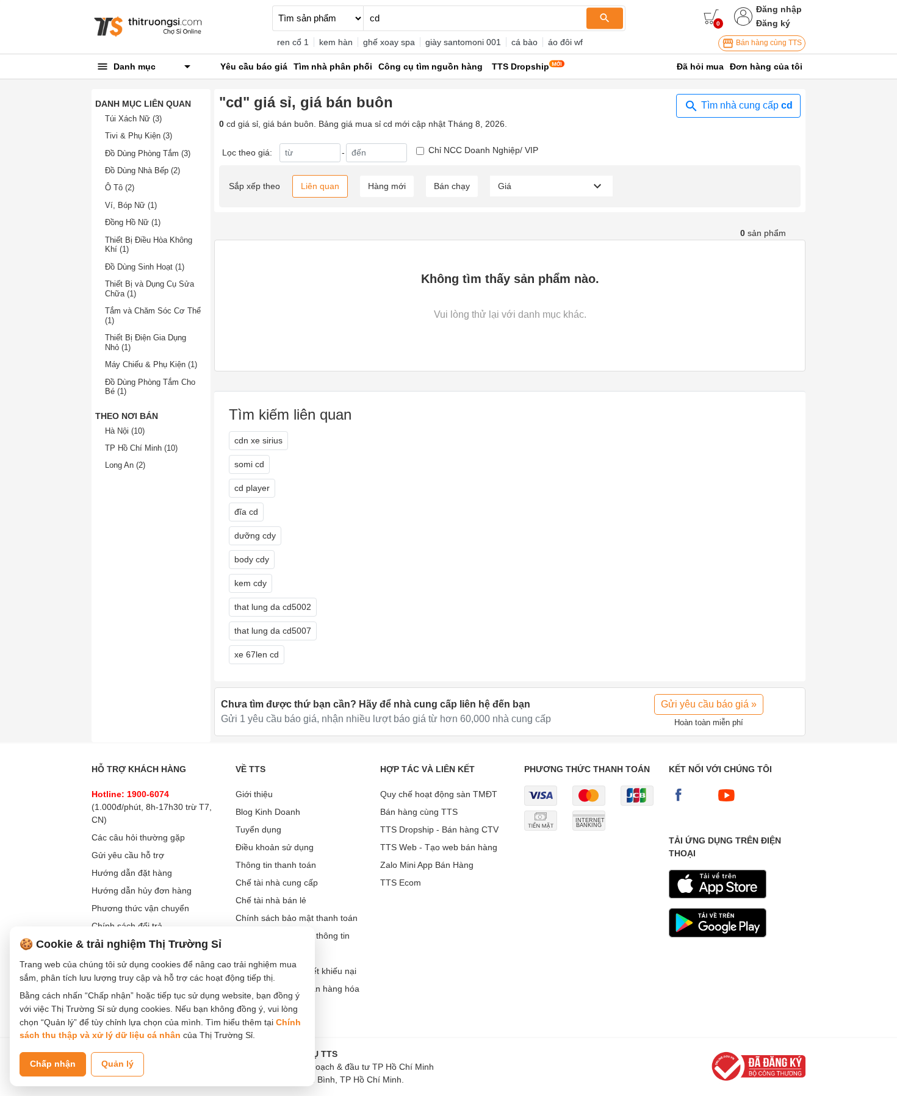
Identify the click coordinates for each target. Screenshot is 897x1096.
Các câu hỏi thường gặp (138, 837)
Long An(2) (125, 465)
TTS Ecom (400, 882)
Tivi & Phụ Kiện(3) (138, 135)
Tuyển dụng (258, 829)
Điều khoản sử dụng (275, 847)
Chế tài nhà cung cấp (277, 882)
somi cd (249, 464)
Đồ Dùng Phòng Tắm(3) (147, 153)
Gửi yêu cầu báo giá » (709, 704)
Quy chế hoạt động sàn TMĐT (438, 794)
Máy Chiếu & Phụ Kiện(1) (151, 364)
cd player (252, 488)
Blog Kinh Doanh (268, 812)
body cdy (251, 559)
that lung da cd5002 (272, 607)
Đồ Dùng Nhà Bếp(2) (142, 170)
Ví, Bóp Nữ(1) (131, 205)
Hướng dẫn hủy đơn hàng (142, 890)
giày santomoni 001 (463, 42)
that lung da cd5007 (272, 631)
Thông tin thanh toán (276, 865)
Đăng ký (773, 23)
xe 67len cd (256, 654)
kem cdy (250, 583)
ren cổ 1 (293, 42)
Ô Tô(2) (119, 187)
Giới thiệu (254, 794)
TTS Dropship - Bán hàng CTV (439, 829)
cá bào (524, 42)
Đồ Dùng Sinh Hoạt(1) (144, 266)
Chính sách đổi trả (127, 926)
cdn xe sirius (258, 440)
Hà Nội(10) (125, 430)
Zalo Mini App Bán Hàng (427, 865)
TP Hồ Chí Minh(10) (141, 448)
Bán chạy (452, 186)
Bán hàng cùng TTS (768, 42)
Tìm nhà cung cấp (746, 105)
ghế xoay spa (389, 42)
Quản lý (117, 1064)
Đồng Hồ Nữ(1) (132, 222)
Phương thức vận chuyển (140, 908)
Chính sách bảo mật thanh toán (297, 918)
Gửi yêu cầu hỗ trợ (128, 855)
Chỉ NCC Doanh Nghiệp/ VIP (483, 150)
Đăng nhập (779, 9)
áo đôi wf (565, 42)
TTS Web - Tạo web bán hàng (438, 847)
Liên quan (320, 186)
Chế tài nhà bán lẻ (271, 900)
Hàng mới (387, 186)
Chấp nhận (53, 1064)
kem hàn (336, 42)
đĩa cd (246, 512)
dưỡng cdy (255, 535)
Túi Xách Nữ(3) (133, 118)
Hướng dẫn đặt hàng (132, 873)
